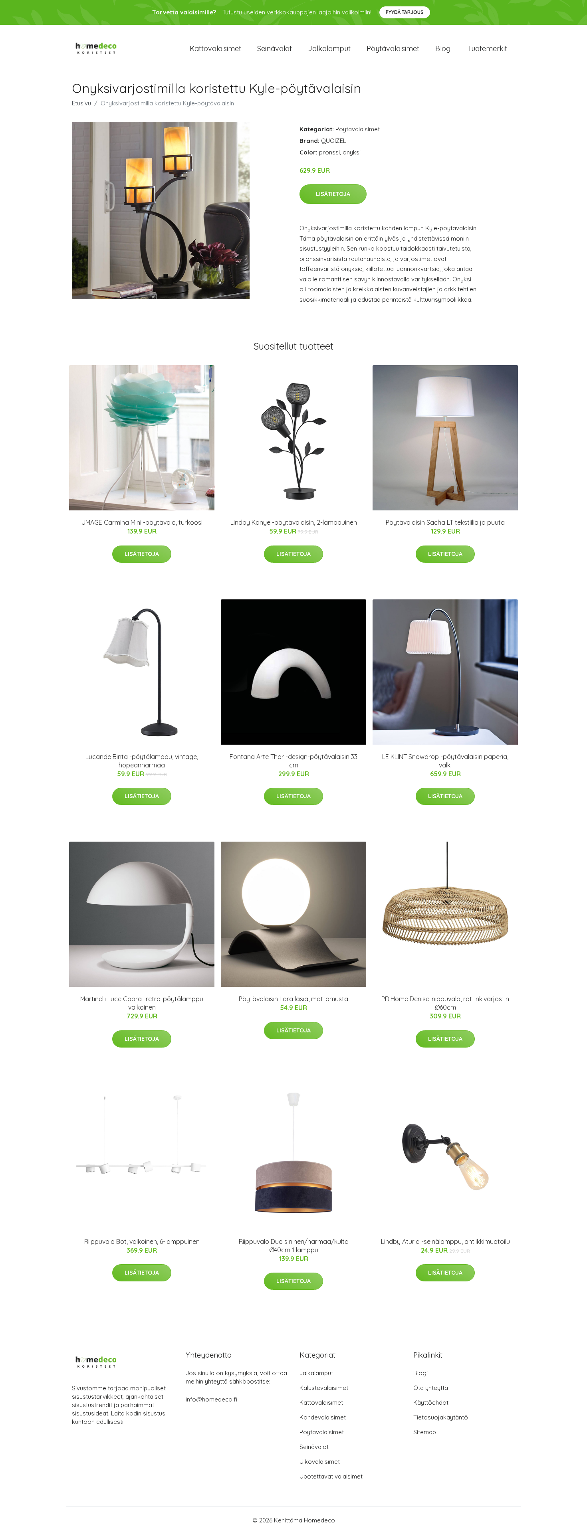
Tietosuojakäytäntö (440, 1417)
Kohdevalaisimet (322, 1417)
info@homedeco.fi (211, 1399)
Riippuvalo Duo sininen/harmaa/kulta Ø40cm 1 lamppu (294, 1245)
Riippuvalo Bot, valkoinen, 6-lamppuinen (142, 1241)
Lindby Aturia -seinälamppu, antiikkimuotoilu (445, 1241)
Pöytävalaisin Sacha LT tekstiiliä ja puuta (445, 522)
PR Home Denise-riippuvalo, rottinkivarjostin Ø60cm (445, 1003)
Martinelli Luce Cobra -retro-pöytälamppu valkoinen (141, 1003)
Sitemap (424, 1432)
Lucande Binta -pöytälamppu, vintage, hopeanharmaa (141, 761)
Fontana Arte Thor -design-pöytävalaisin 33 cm (293, 761)
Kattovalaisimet (215, 48)
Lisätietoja (333, 194)
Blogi (443, 48)
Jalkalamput (329, 48)
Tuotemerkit (487, 48)
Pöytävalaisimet (393, 48)
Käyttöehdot (430, 1402)
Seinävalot (274, 48)
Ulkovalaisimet (319, 1461)
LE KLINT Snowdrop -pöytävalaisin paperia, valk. (445, 761)
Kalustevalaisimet (323, 1388)
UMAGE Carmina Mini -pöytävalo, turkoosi (141, 522)
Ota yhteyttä (430, 1388)
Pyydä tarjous (405, 12)
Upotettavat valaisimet (331, 1476)
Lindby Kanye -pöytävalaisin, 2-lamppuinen (293, 522)
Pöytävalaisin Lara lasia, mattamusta (293, 999)
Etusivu (81, 103)
